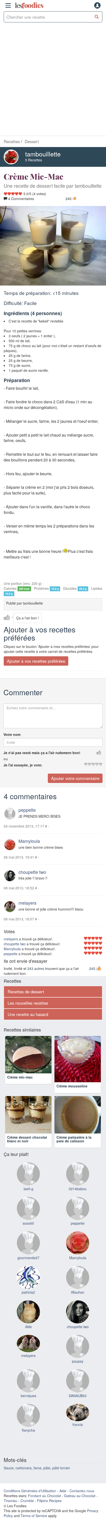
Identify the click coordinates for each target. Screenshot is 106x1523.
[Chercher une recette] (96, 16)
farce (37, 1476)
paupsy (77, 1370)
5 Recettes (33, 159)
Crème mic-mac (20, 1086)
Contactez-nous (82, 1499)
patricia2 (28, 1301)
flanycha (28, 1439)
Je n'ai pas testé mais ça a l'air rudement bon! (41, 752)
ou (5, 758)
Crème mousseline (72, 1086)
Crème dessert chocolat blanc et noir (27, 1148)
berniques (28, 1404)
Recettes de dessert (26, 992)
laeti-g (28, 1197)
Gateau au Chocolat (79, 1504)
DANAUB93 (78, 1404)
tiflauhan (77, 1301)
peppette (27, 810)
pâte (46, 1476)
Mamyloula (29, 841)
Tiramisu (10, 1509)
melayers (27, 903)
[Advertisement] (53, 80)
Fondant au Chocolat (44, 1504)
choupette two (32, 872)
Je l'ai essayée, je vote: (22, 764)
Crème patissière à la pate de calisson (73, 1148)
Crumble (27, 1509)
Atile (28, 1335)
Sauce (9, 1476)
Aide (62, 1499)
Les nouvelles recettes (28, 1003)
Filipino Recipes (49, 1509)
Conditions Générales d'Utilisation (30, 1499)
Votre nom (11, 734)
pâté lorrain (61, 1476)
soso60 (28, 1232)
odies (29, 5)
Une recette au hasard (28, 1014)
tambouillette (43, 153)
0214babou (78, 1197)
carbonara (24, 1476)
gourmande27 (28, 1266)
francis (77, 1433)
